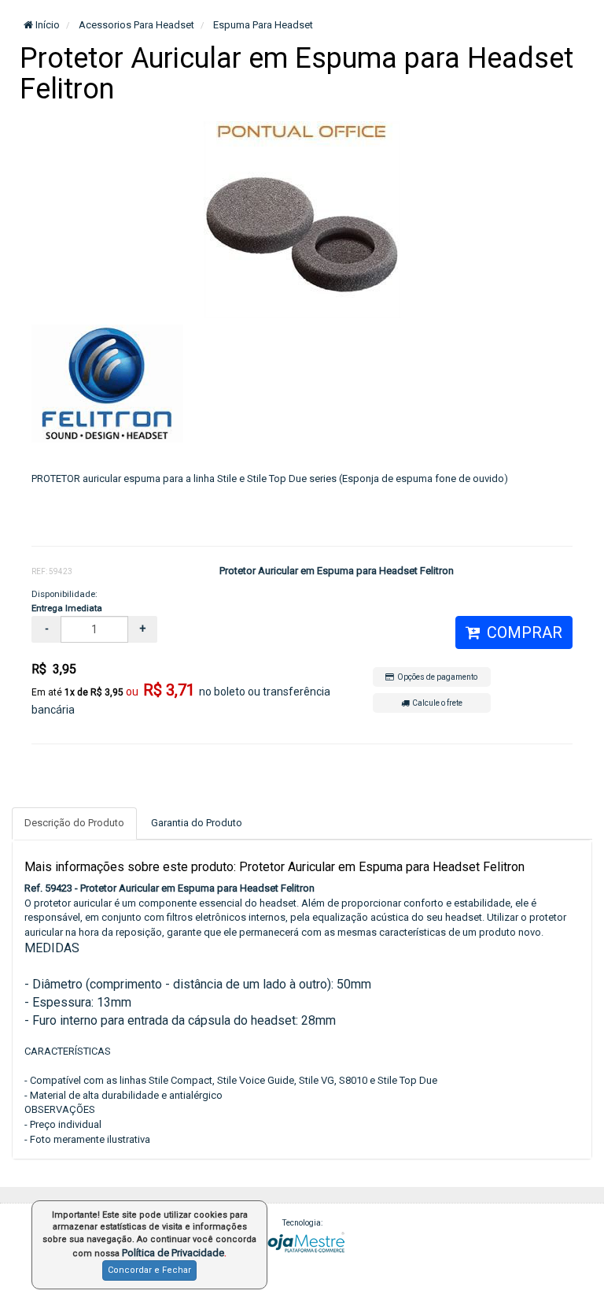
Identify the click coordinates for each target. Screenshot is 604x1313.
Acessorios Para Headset (135, 25)
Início (46, 25)
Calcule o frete (435, 703)
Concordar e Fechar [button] (149, 1270)
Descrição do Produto (74, 823)
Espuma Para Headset (262, 25)
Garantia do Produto (196, 823)
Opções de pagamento (435, 677)
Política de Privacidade (173, 1253)
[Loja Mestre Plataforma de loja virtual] (302, 1241)
